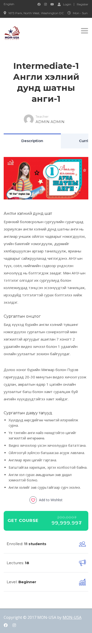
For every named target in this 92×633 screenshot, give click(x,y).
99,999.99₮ (67, 523)
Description (32, 140)
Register (82, 4)
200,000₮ (67, 517)
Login (67, 4)
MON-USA (72, 617)
